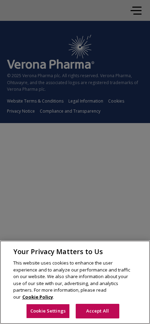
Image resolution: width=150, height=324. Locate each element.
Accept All (97, 311)
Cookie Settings (48, 311)
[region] (75, 282)
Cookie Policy (37, 297)
